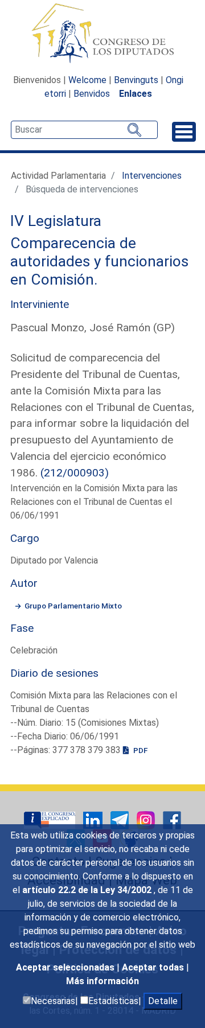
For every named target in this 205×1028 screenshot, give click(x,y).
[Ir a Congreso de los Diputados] (102, 33)
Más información (102, 981)
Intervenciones (152, 175)
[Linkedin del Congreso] (94, 819)
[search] (84, 130)
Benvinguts (136, 80)
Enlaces (135, 93)
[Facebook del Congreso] (172, 819)
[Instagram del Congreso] (147, 819)
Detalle (163, 1001)
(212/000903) (74, 472)
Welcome (87, 80)
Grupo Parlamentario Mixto (73, 605)
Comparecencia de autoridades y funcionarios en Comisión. (99, 261)
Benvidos (91, 93)
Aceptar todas (154, 967)
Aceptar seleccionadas (66, 967)
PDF (139, 750)
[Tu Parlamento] (50, 819)
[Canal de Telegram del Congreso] (121, 819)
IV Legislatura (55, 220)
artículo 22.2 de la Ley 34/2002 (88, 890)
